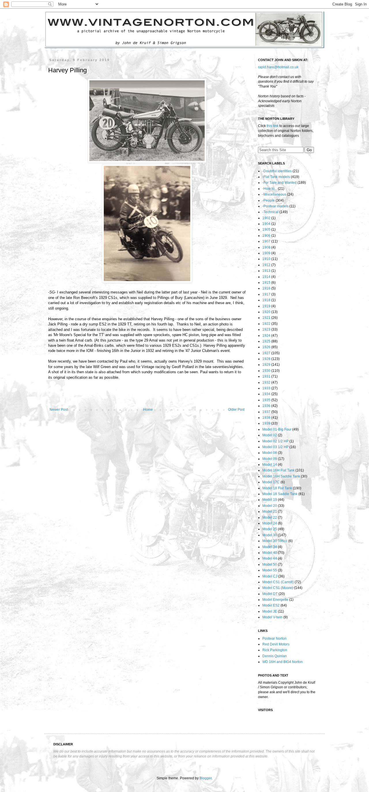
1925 (266, 341)
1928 (266, 359)
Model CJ (269, 576)
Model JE (269, 611)
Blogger (205, 778)
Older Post (236, 410)
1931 (266, 376)
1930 (266, 371)
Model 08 (269, 453)
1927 (266, 353)
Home (148, 410)
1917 (266, 294)
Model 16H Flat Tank (278, 470)
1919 (266, 306)
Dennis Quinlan (274, 656)
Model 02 (269, 435)
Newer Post (59, 410)
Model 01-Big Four (276, 429)
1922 (266, 324)
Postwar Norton (274, 638)
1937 (266, 412)
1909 (266, 253)
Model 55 (269, 570)
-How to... (269, 189)
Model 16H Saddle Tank (281, 476)
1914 (266, 277)
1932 (266, 382)
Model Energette (275, 600)
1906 (266, 236)
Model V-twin (272, 617)
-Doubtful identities (277, 171)
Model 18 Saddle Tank (280, 494)
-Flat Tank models (276, 177)
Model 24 (269, 523)
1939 (266, 423)
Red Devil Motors (275, 644)
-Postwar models (275, 206)
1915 (266, 283)
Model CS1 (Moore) (277, 588)
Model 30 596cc (274, 541)
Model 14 (269, 465)
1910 (266, 259)
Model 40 (269, 553)
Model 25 (269, 529)
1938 (266, 418)
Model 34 (269, 547)
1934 (266, 394)
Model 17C (271, 482)
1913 (266, 271)
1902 (266, 218)
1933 (266, 388)
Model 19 (269, 500)
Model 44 (269, 558)
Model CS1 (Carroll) (278, 582)
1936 (266, 406)
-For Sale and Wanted (279, 183)
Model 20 (269, 506)
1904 (266, 224)
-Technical (270, 212)
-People (268, 200)
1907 (266, 241)
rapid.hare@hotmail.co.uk (278, 67)
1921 (266, 318)
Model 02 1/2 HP (275, 441)
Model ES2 (271, 605)
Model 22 (269, 518)
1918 (266, 300)
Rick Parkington (274, 650)
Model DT (270, 594)
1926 (266, 347)
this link (272, 126)
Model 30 (269, 535)
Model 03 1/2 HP (275, 447)
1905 (266, 230)
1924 (266, 336)
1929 (266, 365)
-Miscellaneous (274, 194)
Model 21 (269, 511)
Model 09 (269, 459)
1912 (266, 265)
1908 (266, 247)
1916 (266, 288)
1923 (266, 329)
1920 (266, 312)
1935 (266, 400)
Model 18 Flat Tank (277, 488)
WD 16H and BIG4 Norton (282, 662)
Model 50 (269, 564)
